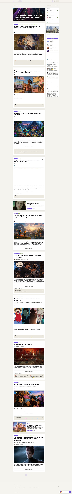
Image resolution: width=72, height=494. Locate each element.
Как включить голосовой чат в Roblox (26, 384)
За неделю (48, 5)
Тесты (33, 1)
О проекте (30, 486)
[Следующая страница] (34, 475)
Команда (34, 486)
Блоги (37, 486)
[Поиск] (54, 1)
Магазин (36, 1)
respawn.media (16, 484)
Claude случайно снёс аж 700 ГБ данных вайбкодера (27, 256)
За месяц (52, 5)
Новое (20, 5)
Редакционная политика (43, 486)
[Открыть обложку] (29, 42)
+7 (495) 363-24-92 (22, 488)
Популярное (15, 5)
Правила (49, 486)
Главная (20, 1)
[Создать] (52, 1)
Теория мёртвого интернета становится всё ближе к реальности (28, 160)
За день (45, 5)
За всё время (56, 5)
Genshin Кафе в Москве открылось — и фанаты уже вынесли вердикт (27, 27)
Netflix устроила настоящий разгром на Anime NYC (27, 299)
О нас (40, 1)
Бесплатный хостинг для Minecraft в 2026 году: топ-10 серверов (28, 216)
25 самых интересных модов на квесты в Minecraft (27, 113)
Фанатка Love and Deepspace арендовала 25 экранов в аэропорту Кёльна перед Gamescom (29, 438)
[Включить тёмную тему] (56, 1)
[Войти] (58, 1)
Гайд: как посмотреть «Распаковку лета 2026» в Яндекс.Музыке (27, 71)
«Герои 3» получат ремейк (23, 344)
